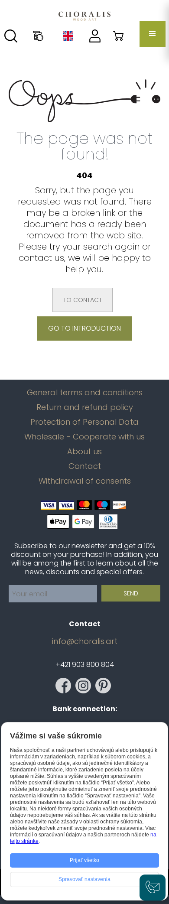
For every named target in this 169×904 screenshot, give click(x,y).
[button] (153, 34)
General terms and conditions (85, 392)
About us (84, 451)
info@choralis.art (84, 641)
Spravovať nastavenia (84, 879)
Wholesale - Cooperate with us (84, 436)
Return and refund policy (84, 407)
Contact (84, 466)
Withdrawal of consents (85, 481)
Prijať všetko (84, 860)
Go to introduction (84, 328)
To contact (82, 300)
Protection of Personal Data (84, 422)
